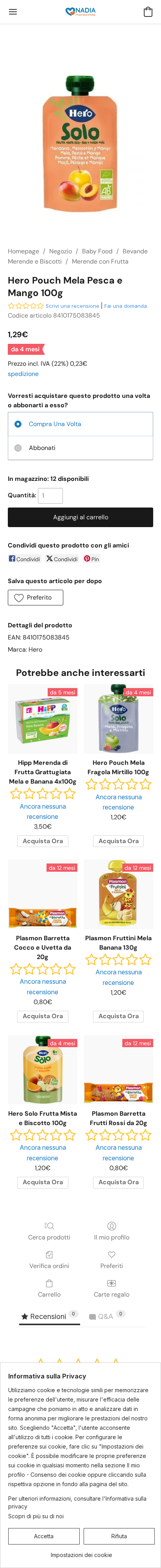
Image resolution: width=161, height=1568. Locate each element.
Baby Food (97, 251)
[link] (81, 1552)
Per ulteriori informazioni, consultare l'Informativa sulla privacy (77, 1502)
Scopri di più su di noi (36, 1516)
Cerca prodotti (49, 1237)
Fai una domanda (125, 306)
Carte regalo (111, 1294)
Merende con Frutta (100, 261)
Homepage (23, 251)
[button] (80, 12)
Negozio (60, 251)
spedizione (23, 374)
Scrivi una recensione (72, 306)
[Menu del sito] (13, 12)
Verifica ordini (49, 1266)
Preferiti (111, 1266)
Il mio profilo (111, 1237)
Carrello (49, 1294)
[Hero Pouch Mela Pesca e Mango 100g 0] (80, 144)
